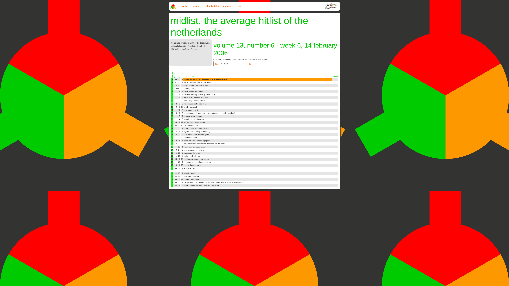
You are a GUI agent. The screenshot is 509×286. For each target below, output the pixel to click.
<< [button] (216, 63)
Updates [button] (227, 6)
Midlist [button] (184, 6)
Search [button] (196, 6)
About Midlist (212, 6)
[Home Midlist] (173, 6)
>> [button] (250, 63)
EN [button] (239, 6)
